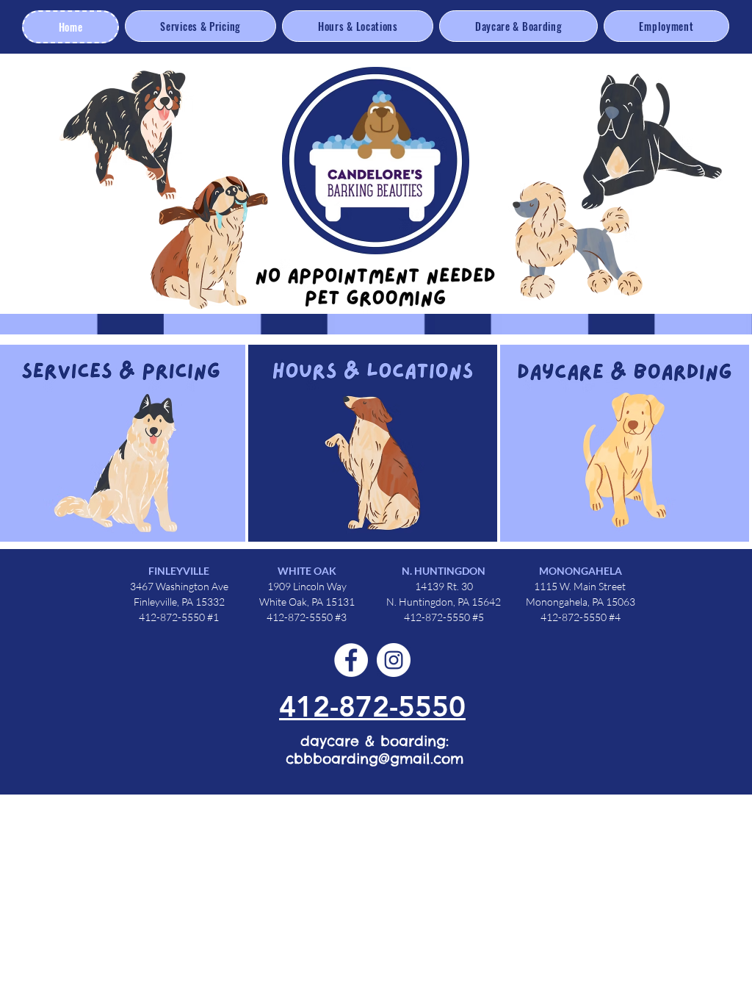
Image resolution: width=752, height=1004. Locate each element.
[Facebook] (351, 660)
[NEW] (369, 440)
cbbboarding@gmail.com (374, 758)
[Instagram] (394, 660)
